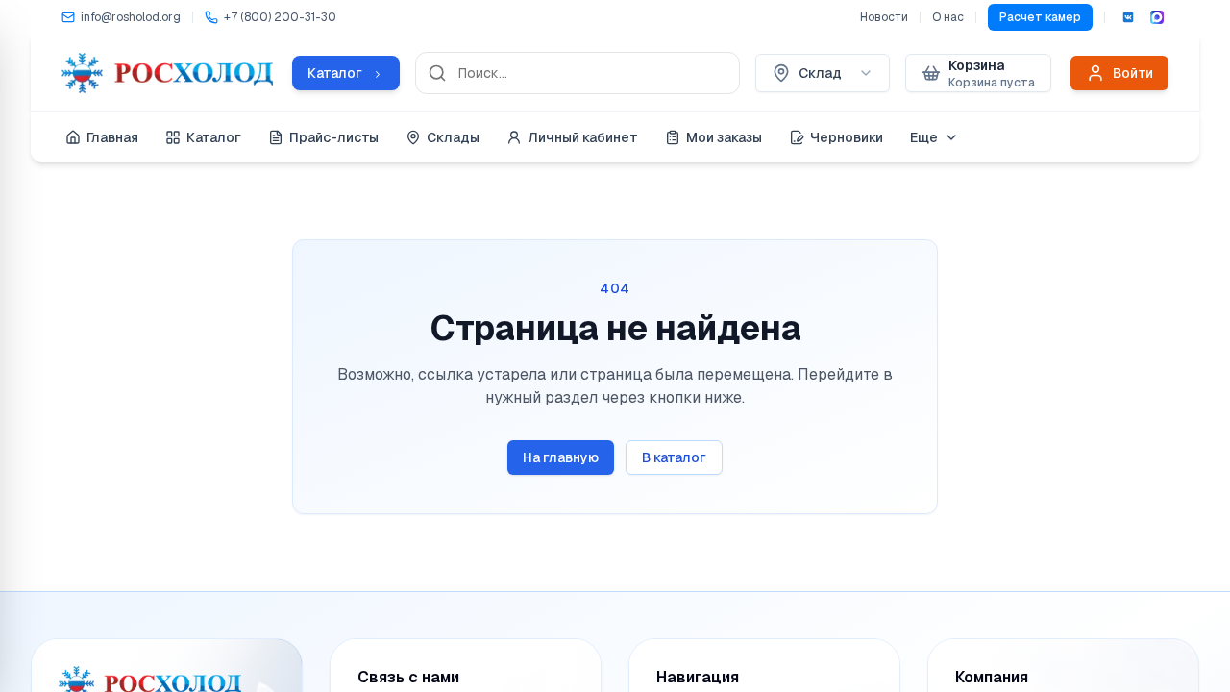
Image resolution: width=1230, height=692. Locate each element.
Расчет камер (1040, 17)
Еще (924, 137)
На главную (561, 457)
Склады (453, 137)
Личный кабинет (583, 137)
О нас (948, 17)
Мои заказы (724, 137)
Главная (112, 137)
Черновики (846, 137)
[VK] (1128, 17)
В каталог (674, 457)
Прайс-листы (334, 137)
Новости (884, 17)
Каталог (213, 137)
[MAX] (1156, 17)
